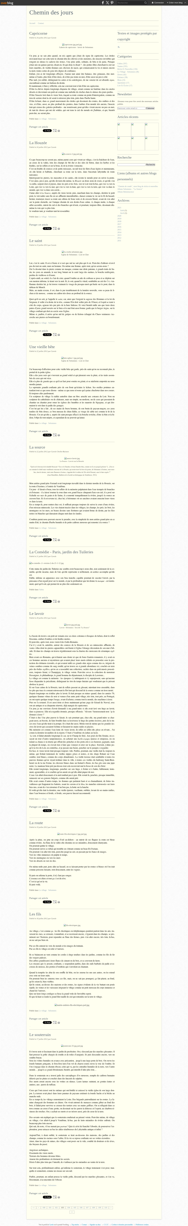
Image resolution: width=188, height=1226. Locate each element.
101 (50, 1208)
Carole (51, 1225)
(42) (121, 75)
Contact (41, 23)
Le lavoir (36, 613)
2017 (119, 224)
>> (72, 1212)
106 (81, 1208)
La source (37, 447)
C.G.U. (106, 1225)
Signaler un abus (95, 1225)
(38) (122, 77)
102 (56, 1208)
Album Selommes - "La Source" (130, 189)
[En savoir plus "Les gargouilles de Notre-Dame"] (138, 143)
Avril (122, 213)
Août (122, 210)
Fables (41, 590)
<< (33, 1208)
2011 (119, 241)
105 (74, 1208)
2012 (119, 238)
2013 (119, 235)
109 (99, 1208)
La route (36, 823)
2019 (119, 219)
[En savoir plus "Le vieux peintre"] (138, 130)
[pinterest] (112, 2)
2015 (119, 230)
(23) (121, 80)
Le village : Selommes (47, 119)
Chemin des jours (51, 12)
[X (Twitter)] (107, 2)
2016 (119, 227)
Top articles (75, 1225)
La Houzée (38, 143)
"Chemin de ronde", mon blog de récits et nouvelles (137, 186)
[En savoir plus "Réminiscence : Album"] (124, 130)
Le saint (35, 240)
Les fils (35, 914)
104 (68, 1208)
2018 (119, 221)
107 (87, 1208)
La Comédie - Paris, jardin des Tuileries (61, 552)
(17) (123, 83)
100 (43, 1208)
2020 (119, 216)
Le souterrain (40, 1034)
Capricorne (38, 33)
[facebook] (103, 2)
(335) (122, 66)
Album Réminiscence (125, 192)
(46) (128, 72)
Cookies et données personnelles (122, 1225)
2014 (119, 232)
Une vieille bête (42, 347)
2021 (119, 208)
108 (93, 1208)
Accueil (32, 23)
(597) (122, 64)
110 (105, 1208)
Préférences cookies (142, 1225)
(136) (127, 69)
